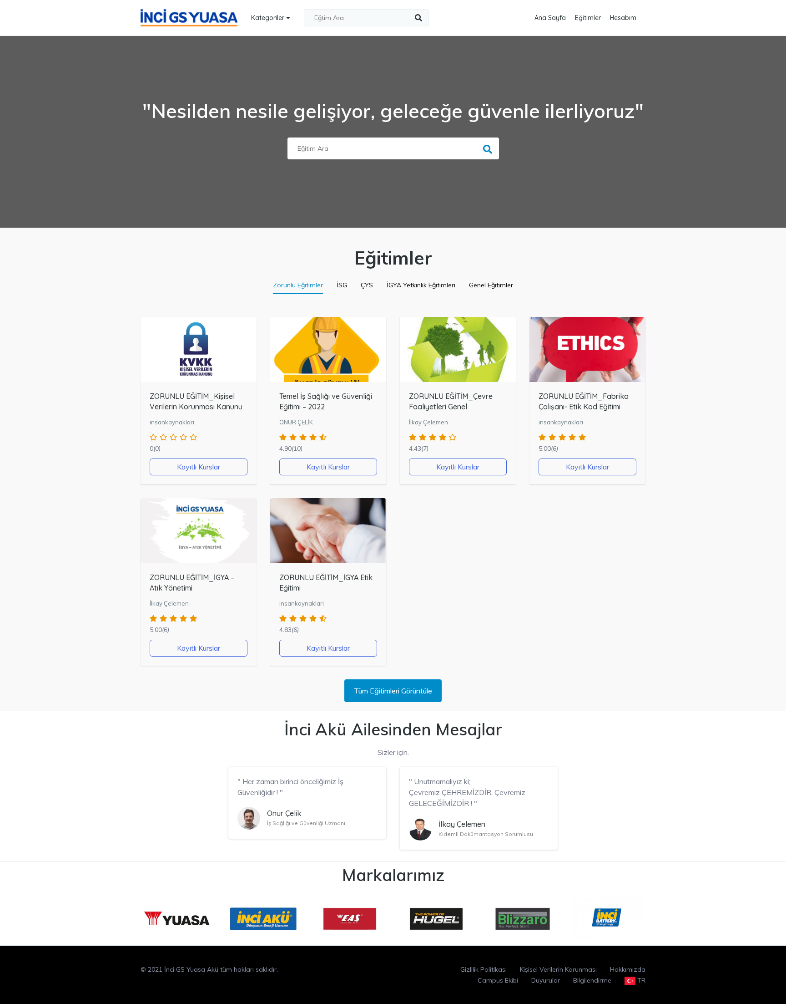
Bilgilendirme (592, 980)
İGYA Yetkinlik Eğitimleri (421, 285)
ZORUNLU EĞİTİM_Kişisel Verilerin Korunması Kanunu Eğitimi (196, 407)
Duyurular (545, 980)
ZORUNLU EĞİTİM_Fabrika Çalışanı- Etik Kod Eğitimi (584, 401)
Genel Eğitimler (491, 285)
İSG (342, 285)
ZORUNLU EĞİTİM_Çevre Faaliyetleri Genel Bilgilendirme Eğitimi (451, 407)
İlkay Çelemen (428, 422)
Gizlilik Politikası (483, 969)
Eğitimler (588, 18)
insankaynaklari (172, 422)
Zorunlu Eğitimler (298, 285)
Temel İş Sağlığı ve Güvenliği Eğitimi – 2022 (325, 401)
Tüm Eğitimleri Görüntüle (393, 690)
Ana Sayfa (550, 18)
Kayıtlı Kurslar (198, 466)
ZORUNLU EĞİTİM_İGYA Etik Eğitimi (326, 582)
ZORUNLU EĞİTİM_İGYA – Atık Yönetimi (192, 582)
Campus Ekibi (498, 980)
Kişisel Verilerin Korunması (558, 969)
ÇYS (367, 285)
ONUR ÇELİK (296, 422)
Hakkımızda (627, 969)
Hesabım (623, 18)
